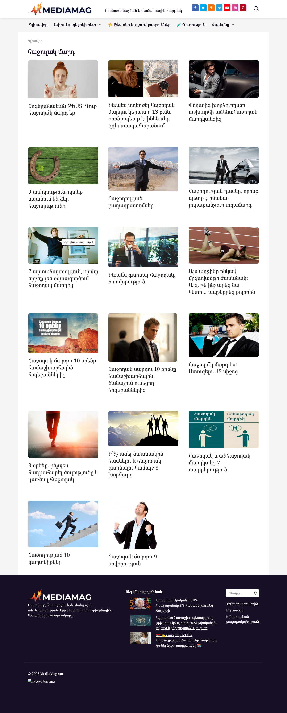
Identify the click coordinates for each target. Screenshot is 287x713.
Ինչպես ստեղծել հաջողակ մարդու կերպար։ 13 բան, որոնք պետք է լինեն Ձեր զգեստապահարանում (141, 115)
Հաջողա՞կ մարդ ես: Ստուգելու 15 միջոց (213, 367)
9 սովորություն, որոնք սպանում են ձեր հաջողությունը (55, 198)
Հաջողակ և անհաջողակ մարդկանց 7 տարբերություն (219, 462)
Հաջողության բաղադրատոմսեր (131, 201)
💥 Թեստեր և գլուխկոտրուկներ (139, 25)
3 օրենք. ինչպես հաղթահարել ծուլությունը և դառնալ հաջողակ (63, 472)
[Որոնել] (255, 593)
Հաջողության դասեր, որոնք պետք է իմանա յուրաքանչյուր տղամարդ (223, 197)
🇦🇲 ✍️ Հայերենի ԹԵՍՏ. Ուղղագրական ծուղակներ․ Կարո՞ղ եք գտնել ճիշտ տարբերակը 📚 (186, 640)
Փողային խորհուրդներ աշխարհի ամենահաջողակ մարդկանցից (223, 111)
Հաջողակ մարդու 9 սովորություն (132, 560)
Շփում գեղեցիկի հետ (75, 25)
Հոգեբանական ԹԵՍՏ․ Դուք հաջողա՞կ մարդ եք (62, 109)
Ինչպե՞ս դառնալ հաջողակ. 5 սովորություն (141, 278)
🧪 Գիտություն (191, 25)
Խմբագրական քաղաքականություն (242, 619)
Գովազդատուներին (242, 604)
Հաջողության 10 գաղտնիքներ (49, 558)
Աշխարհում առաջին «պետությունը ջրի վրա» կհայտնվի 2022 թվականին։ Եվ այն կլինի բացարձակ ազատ (186, 622)
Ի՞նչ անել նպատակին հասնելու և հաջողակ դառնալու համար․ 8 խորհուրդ (135, 464)
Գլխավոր (38, 25)
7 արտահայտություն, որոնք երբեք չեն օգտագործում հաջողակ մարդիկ (63, 277)
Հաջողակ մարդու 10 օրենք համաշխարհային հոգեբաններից (62, 367)
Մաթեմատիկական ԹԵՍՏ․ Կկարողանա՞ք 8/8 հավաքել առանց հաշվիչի (184, 605)
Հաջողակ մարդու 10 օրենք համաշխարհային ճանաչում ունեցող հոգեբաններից (142, 379)
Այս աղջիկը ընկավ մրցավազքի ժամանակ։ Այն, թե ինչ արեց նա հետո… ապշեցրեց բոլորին (222, 281)
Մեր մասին (235, 610)
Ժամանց (220, 25)
